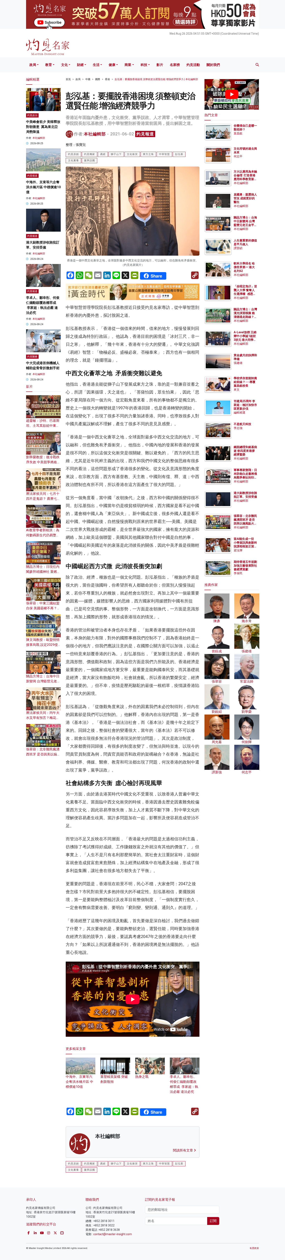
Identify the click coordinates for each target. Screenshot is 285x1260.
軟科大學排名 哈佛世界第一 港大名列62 (244, 267)
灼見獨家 (89, 154)
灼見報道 (145, 133)
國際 (97, 79)
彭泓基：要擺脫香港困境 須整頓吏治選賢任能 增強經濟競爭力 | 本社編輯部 (156, 79)
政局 (32, 65)
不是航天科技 (242, 424)
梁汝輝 (238, 550)
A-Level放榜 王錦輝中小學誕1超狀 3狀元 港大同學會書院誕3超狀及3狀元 (245, 340)
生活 (96, 65)
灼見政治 (32, 115)
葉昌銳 (238, 133)
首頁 (68, 79)
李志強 (238, 428)
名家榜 (175, 65)
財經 (80, 65)
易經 (103, 154)
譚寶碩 (238, 248)
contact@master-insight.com (112, 1234)
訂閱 (213, 1221)
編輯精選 (239, 412)
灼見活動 (193, 65)
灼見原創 (73, 154)
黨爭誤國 (89, 160)
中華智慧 (164, 154)
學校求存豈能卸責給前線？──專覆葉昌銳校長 (245, 381)
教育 (48, 65)
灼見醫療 (32, 356)
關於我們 (213, 65)
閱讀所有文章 (183, 1150)
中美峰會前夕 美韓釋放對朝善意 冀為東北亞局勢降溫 (43, 127)
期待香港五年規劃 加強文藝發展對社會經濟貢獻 (245, 565)
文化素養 (73, 160)
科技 (144, 65)
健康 (112, 65)
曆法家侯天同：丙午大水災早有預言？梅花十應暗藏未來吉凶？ (42, 718)
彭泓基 (179, 154)
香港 (107, 79)
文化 (64, 65)
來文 (237, 389)
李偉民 (238, 573)
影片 (159, 65)
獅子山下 (116, 154)
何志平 (238, 156)
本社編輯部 (95, 133)
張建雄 (238, 363)
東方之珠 (148, 154)
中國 (87, 79)
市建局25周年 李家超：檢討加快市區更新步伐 (245, 404)
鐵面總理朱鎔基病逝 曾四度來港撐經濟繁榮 (245, 450)
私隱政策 (254, 1248)
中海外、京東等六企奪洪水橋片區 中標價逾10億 (79, 1082)
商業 (128, 65)
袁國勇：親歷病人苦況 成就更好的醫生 (245, 198)
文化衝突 (132, 154)
